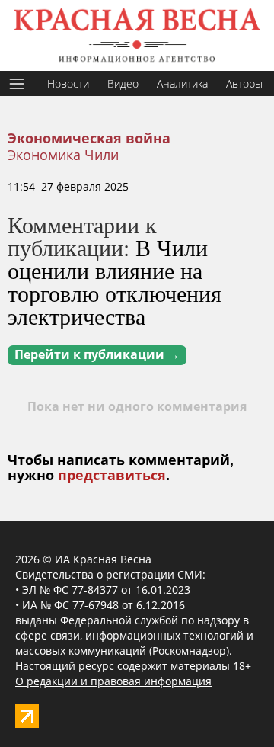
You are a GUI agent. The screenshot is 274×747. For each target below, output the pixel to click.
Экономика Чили (63, 155)
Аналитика (182, 83)
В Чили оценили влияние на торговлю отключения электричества (114, 281)
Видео (123, 83)
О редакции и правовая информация (113, 681)
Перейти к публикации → (97, 354)
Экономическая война (89, 138)
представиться (112, 475)
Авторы (244, 83)
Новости (68, 83)
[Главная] (137, 35)
